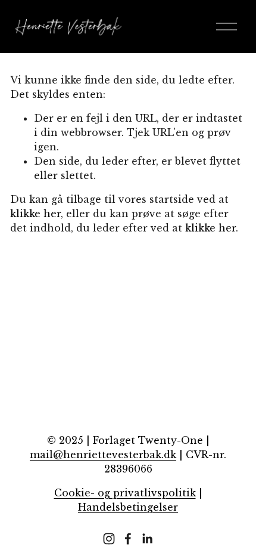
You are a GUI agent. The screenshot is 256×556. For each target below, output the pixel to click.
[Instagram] (109, 539)
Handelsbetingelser (128, 507)
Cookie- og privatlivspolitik (125, 493)
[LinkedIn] (147, 539)
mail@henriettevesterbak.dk (103, 455)
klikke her (35, 214)
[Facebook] (128, 539)
